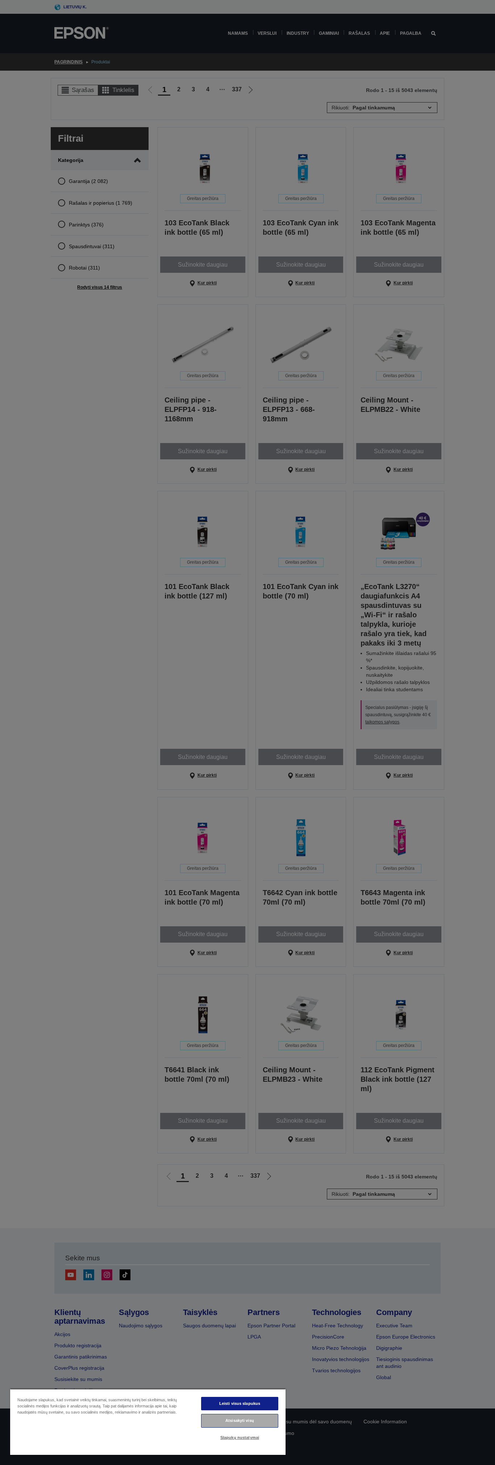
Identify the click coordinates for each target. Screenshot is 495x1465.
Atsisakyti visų (239, 1420)
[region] (148, 1422)
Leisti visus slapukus (239, 1403)
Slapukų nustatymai (239, 1437)
